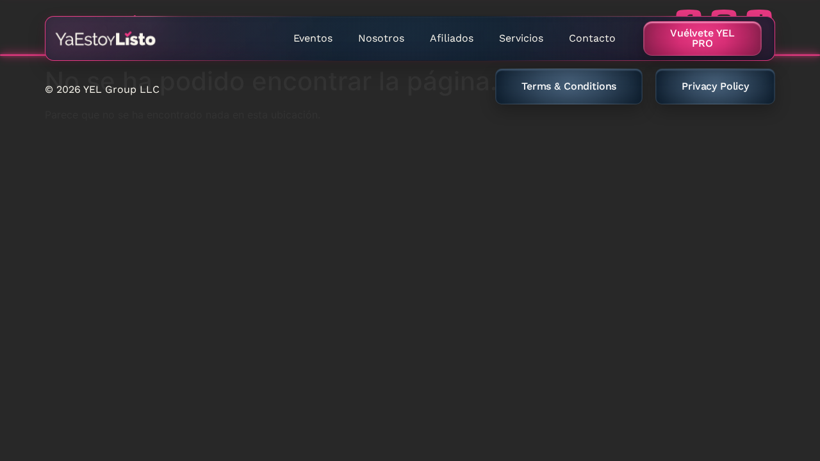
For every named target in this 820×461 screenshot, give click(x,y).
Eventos (312, 38)
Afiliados (451, 38)
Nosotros (381, 38)
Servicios (521, 38)
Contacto (592, 38)
